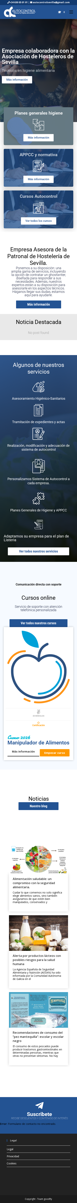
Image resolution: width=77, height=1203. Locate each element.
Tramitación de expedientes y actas (38, 422)
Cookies (11, 1163)
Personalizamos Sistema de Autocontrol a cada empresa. (38, 481)
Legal (10, 1149)
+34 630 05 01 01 (19, 2)
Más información (23, 751)
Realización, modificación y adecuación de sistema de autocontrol (38, 448)
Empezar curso (54, 753)
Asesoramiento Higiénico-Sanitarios (38, 398)
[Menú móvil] (70, 12)
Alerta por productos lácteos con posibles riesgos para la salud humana (37, 960)
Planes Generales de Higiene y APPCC (38, 510)
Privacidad (13, 1156)
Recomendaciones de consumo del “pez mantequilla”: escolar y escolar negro (38, 1037)
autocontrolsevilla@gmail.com (51, 2)
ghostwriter (57, 275)
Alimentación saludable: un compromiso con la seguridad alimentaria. (34, 883)
